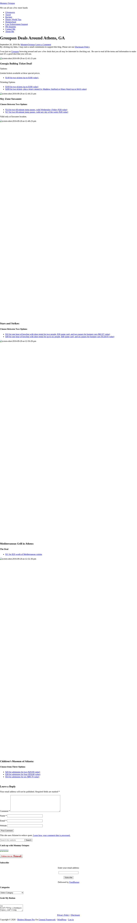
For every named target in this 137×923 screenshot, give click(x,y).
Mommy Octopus (7, 3)
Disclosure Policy (82, 47)
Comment (5, 811)
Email (3, 821)
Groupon (15, 51)
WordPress (61, 919)
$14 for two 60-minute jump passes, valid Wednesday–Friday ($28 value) (36, 110)
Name (3, 816)
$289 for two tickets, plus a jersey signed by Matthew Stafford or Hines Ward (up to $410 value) (46, 89)
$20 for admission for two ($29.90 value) (22, 772)
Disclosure (75, 915)
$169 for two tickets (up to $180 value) (21, 87)
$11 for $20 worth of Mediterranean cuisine (23, 554)
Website (3, 825)
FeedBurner (74, 882)
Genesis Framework (47, 919)
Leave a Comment (43, 44)
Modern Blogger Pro (26, 919)
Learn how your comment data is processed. (51, 835)
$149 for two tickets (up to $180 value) (22, 78)
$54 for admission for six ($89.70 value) (22, 777)
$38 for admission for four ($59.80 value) (22, 774)
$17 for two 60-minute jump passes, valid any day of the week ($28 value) (36, 112)
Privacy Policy (63, 915)
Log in (71, 919)
